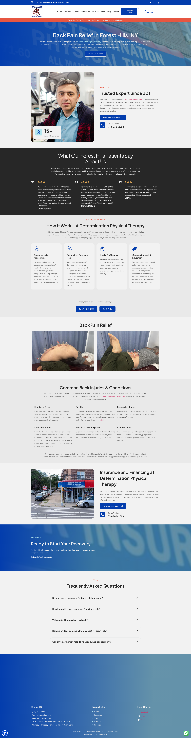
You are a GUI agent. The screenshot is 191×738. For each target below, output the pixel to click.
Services (67, 12)
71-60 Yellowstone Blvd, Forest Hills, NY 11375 (52, 2)
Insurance (95, 12)
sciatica (102, 420)
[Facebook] (150, 2)
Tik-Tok (142, 719)
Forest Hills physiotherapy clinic (114, 396)
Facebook (144, 712)
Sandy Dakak (88, 205)
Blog (109, 12)
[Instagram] (154, 2)
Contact (116, 12)
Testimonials (85, 12)
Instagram (144, 716)
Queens (76, 12)
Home (59, 12)
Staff (103, 12)
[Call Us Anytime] (102, 125)
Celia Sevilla (44, 208)
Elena (128, 197)
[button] (95, 351)
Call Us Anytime (113, 123)
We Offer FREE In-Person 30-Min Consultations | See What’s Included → (95, 20)
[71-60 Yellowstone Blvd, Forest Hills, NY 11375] (32, 2)
